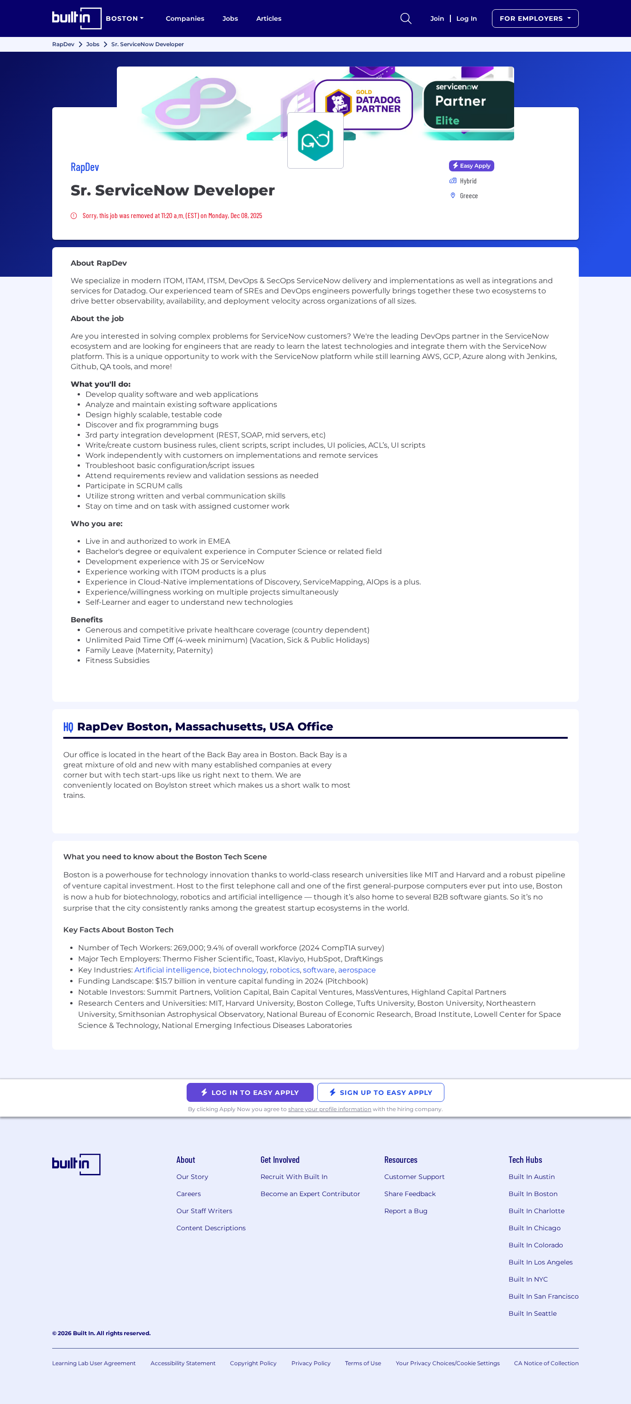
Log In (466, 18)
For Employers (532, 18)
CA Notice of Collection (546, 1363)
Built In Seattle (533, 1313)
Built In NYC (528, 1279)
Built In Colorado (536, 1245)
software (319, 970)
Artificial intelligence (172, 970)
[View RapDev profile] (315, 103)
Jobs (230, 18)
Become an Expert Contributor (310, 1194)
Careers (188, 1194)
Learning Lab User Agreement (94, 1363)
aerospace (357, 970)
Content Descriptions (211, 1228)
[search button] (406, 18)
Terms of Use (363, 1363)
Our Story (192, 1177)
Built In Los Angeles (541, 1262)
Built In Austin (532, 1177)
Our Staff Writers (204, 1211)
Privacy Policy (311, 1363)
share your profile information (329, 1109)
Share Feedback (410, 1194)
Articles (268, 18)
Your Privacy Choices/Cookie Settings (448, 1363)
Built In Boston (533, 1194)
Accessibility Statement (183, 1363)
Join (437, 18)
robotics (285, 970)
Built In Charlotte (536, 1211)
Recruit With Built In (294, 1177)
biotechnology (240, 970)
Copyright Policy (253, 1363)
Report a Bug (406, 1211)
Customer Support (414, 1177)
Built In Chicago (535, 1228)
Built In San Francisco (544, 1296)
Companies (185, 18)
